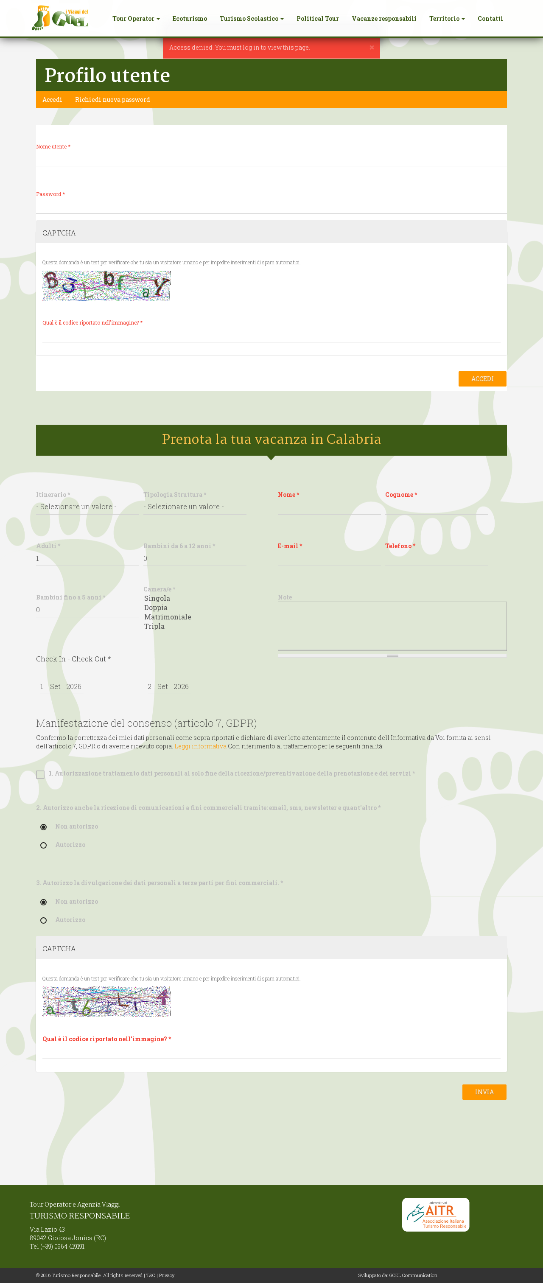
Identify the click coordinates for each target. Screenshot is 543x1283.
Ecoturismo (190, 18)
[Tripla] (194, 626)
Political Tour (318, 18)
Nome (288, 494)
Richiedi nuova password (112, 99)
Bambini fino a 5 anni (70, 597)
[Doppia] (194, 607)
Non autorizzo (76, 826)
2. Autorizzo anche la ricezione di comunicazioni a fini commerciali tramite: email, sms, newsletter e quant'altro (208, 807)
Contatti (490, 18)
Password (50, 194)
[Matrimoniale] (194, 617)
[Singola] (194, 598)
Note (285, 597)
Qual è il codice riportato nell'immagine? (92, 322)
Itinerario (53, 494)
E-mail (290, 546)
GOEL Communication (413, 1275)
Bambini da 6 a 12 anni (179, 546)
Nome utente (53, 146)
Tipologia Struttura (174, 494)
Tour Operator (134, 18)
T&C (150, 1275)
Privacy (166, 1275)
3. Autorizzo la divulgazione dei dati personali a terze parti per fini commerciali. (159, 883)
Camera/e (159, 589)
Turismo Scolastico (250, 18)
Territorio (445, 18)
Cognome (401, 494)
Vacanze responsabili (384, 18)
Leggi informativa (200, 746)
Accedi (55, 101)
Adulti (48, 546)
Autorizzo (70, 845)
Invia (484, 1092)
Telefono (400, 546)
